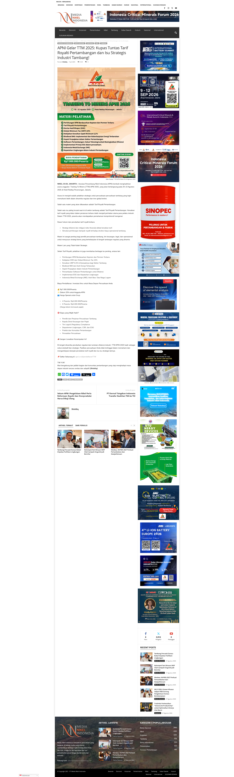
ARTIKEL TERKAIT (66, 425)
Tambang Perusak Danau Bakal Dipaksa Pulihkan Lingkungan (69, 451)
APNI (65, 379)
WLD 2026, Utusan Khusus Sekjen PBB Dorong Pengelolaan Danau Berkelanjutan (164, 692)
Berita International (146, 742)
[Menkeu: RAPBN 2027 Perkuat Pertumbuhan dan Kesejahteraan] (123, 439)
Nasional (134, 5)
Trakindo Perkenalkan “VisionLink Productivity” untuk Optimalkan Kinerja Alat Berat (164, 706)
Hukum (126, 5)
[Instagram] (168, 8)
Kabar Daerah (117, 5)
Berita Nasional (79, 43)
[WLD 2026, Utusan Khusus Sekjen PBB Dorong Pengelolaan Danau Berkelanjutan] (146, 692)
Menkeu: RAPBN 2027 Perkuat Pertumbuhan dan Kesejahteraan (122, 452)
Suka (145, 632)
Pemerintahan (89, 5)
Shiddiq (64, 62)
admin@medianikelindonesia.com (80, 761)
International (145, 5)
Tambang (106, 5)
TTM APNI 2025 (78, 379)
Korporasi (79, 5)
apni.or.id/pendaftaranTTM (85, 357)
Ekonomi (69, 5)
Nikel (99, 5)
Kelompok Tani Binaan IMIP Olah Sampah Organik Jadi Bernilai (94, 452)
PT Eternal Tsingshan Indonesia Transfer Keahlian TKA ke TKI (121, 394)
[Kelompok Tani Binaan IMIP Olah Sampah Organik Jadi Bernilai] (96, 439)
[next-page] (134, 425)
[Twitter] (172, 8)
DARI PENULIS (81, 425)
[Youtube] (176, 8)
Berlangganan (171, 633)
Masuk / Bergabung (63, 2)
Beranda (61, 5)
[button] (94, 16)
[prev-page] (131, 425)
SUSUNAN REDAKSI (159, 5)
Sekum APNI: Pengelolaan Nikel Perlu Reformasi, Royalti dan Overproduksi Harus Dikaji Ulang (74, 396)
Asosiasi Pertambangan (71, 41)
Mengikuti (158, 632)
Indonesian (25, 775)
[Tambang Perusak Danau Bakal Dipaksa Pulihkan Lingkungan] (69, 439)
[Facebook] (164, 8)
